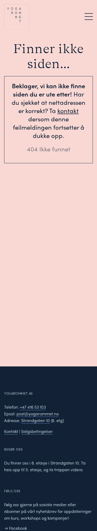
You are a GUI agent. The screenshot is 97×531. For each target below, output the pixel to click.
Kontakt (11, 431)
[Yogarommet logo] (26, 16)
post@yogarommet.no (38, 414)
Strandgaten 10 (35, 420)
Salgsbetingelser (37, 431)
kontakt (68, 110)
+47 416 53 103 (33, 407)
